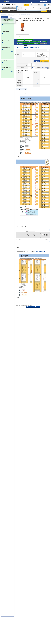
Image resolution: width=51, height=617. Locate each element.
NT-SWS (5, 76)
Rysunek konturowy (22, 89)
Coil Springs (27, 13)
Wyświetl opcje (5, 26)
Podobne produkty (35, 58)
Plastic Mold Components (13, 13)
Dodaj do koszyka (45, 61)
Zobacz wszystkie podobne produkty (44, 302)
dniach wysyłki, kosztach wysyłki (44, 67)
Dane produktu (26, 47)
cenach (47, 68)
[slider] (23, 251)
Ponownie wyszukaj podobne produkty (33, 306)
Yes (4, 69)
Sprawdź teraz (33, 68)
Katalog (23, 36)
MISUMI (17, 16)
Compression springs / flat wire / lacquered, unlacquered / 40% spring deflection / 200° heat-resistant (16, 14)
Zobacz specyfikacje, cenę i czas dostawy (8, 21)
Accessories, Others (21, 13)
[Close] (45, 6)
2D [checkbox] (3, 81)
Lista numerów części (33, 89)
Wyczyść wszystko (11, 17)
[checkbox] (7, 24)
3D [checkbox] (3, 83)
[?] (37, 83)
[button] (43, 1)
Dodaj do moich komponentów (24, 58)
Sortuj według (42, 234)
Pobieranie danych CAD (35, 47)
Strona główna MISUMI (4, 13)
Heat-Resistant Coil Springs (35, 13)
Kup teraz (37, 61)
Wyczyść (12, 28)
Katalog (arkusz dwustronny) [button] (40, 251)
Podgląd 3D (18, 47)
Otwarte (32, 251)
